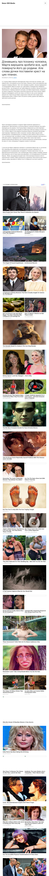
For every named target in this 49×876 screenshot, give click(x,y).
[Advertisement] (24, 16)
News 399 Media (8, 3)
